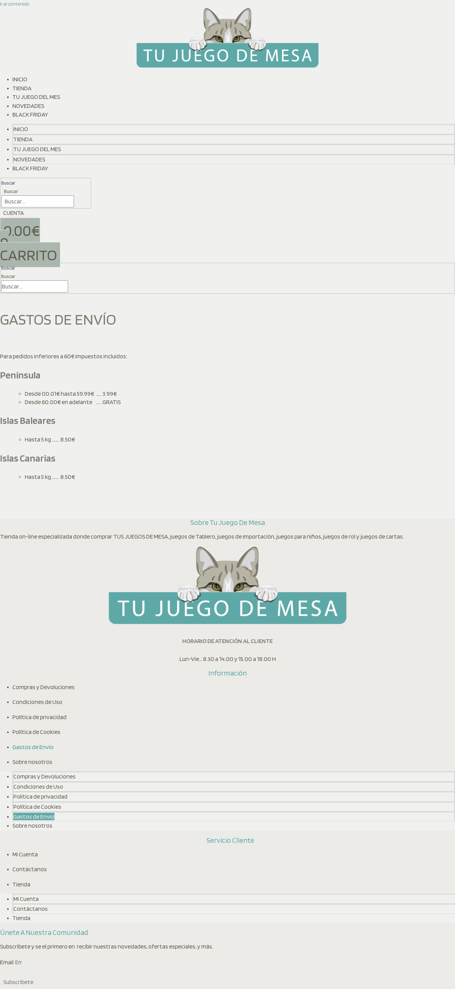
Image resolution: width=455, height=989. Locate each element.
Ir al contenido (14, 4)
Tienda (22, 88)
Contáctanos (29, 869)
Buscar (8, 183)
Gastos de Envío (33, 747)
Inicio (19, 79)
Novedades (28, 105)
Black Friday (30, 114)
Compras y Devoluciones (43, 687)
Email (7, 962)
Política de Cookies (36, 731)
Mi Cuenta (25, 854)
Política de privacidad (39, 717)
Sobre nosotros (32, 761)
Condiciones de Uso (37, 702)
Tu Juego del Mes (36, 96)
